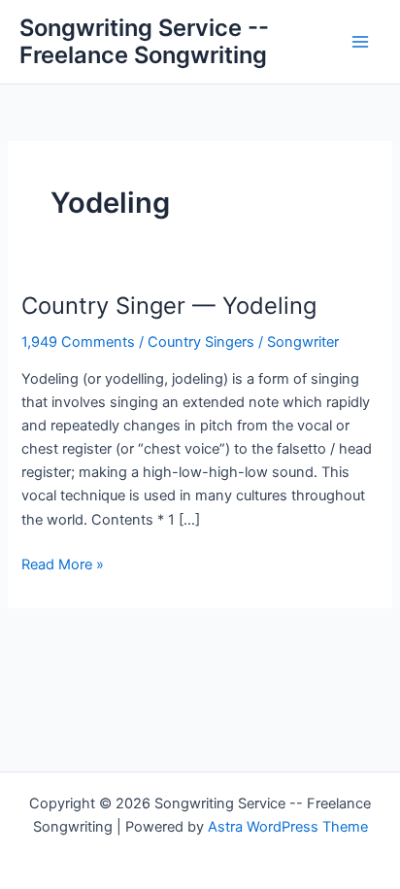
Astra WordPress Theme (288, 827)
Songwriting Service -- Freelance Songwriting (144, 41)
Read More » (62, 565)
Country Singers (201, 342)
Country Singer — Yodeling (169, 305)
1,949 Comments (78, 342)
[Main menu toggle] (360, 41)
